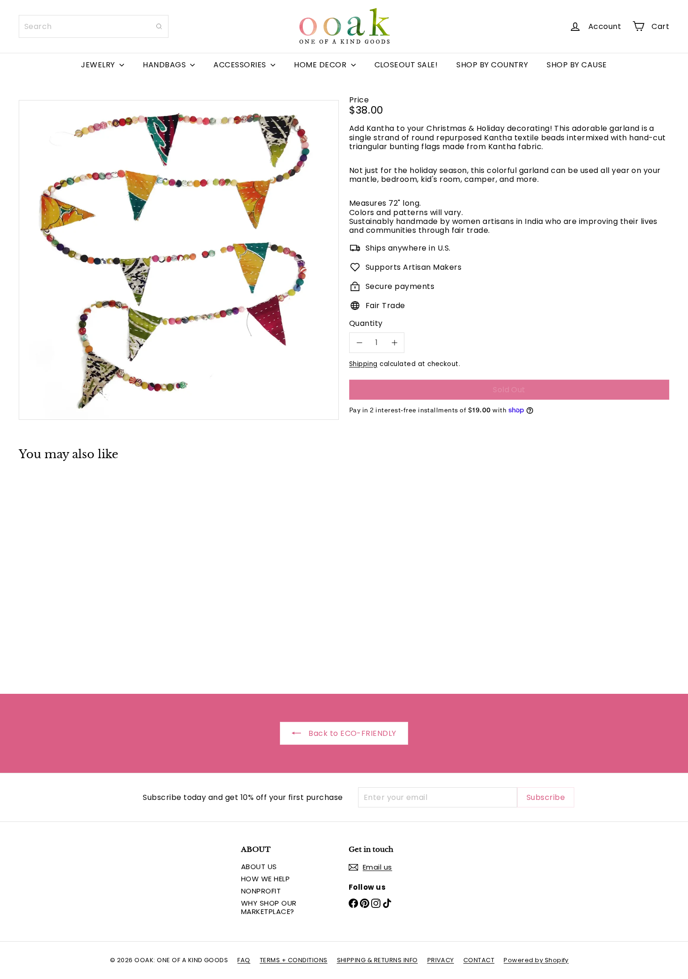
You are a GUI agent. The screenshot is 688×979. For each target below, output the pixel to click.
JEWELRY (99, 64)
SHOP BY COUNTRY (492, 64)
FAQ (243, 960)
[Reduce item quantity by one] (359, 342)
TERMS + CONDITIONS (294, 960)
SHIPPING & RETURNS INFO (377, 960)
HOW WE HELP (265, 879)
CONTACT (478, 960)
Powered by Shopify (536, 960)
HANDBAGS (165, 64)
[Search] (159, 26)
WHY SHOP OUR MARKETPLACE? (269, 907)
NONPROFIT (261, 891)
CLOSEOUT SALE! (406, 64)
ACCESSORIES (240, 64)
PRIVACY (440, 960)
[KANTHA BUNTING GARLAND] (69, 570)
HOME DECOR (321, 64)
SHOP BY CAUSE (577, 64)
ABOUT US (259, 866)
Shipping (363, 363)
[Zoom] (178, 260)
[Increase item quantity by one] (394, 342)
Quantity (366, 323)
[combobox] (93, 26)
